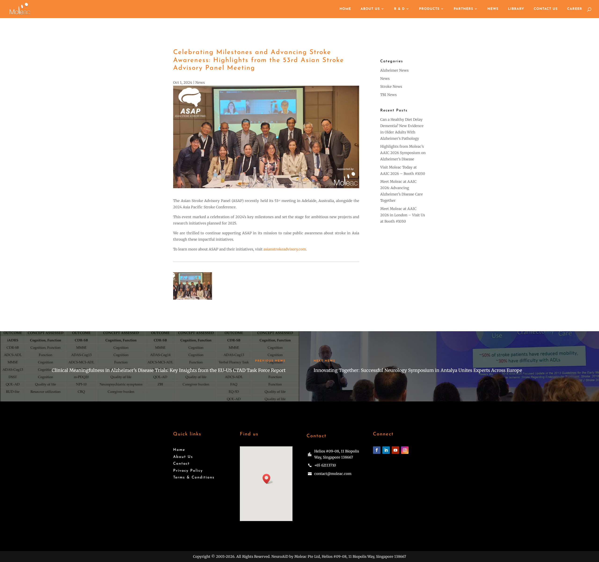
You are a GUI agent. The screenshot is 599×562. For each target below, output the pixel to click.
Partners (463, 9)
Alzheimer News (394, 70)
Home (345, 9)
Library (516, 9)
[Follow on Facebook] (376, 450)
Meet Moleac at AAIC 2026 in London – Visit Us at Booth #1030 (402, 215)
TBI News (388, 94)
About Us (370, 9)
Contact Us (546, 9)
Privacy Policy (188, 471)
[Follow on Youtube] (395, 450)
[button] (268, 479)
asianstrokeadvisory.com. (285, 249)
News (492, 9)
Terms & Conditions (194, 477)
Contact (181, 464)
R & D (399, 9)
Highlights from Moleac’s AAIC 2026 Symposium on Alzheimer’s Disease (403, 152)
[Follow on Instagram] (405, 450)
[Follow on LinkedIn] (386, 450)
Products (429, 9)
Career (574, 9)
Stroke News (391, 86)
